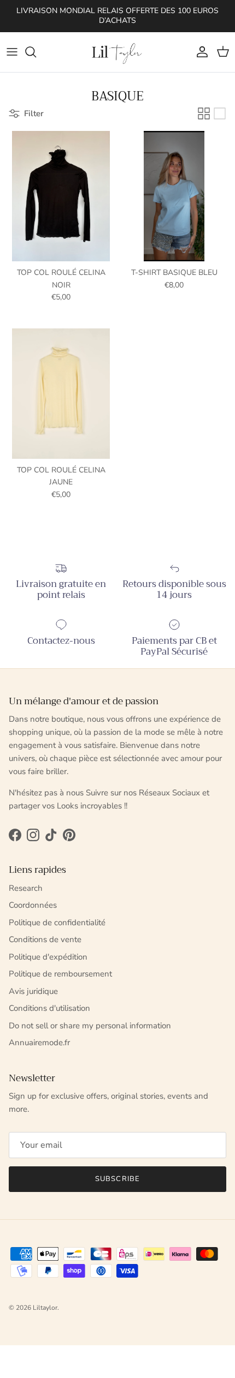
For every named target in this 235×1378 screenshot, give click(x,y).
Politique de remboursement (60, 973)
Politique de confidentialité (57, 922)
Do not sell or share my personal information (90, 1025)
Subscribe (117, 1179)
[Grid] (203, 113)
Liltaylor (45, 1307)
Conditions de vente (45, 939)
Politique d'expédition (48, 956)
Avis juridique (33, 991)
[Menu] (12, 52)
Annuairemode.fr (39, 1042)
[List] (219, 113)
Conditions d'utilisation (49, 1008)
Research (26, 888)
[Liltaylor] (117, 52)
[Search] (36, 52)
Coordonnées (33, 905)
